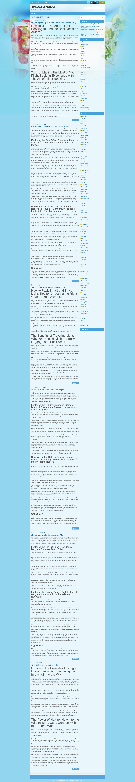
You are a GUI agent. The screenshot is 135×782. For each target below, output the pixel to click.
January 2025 (84, 161)
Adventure (83, 41)
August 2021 (84, 257)
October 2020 (84, 280)
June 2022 (83, 233)
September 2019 (85, 311)
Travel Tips (33, 13)
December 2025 (84, 135)
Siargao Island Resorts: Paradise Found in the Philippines (47, 390)
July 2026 (83, 118)
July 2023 (83, 203)
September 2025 (85, 142)
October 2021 (84, 252)
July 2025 (83, 147)
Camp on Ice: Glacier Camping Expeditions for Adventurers (91, 35)
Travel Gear (43, 285)
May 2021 (83, 264)
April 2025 (83, 154)
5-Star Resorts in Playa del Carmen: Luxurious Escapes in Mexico (50, 126)
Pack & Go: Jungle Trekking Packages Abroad (91, 32)
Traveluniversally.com (85, 332)
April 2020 (83, 294)
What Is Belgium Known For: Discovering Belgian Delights (48, 535)
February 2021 (84, 271)
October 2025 (84, 139)
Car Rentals (84, 48)
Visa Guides (84, 102)
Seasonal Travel (85, 84)
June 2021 (83, 262)
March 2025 (84, 156)
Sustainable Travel (85, 88)
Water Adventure (85, 107)
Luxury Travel (43, 124)
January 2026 (84, 132)
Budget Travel (84, 44)
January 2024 (84, 189)
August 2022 (84, 229)
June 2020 (83, 290)
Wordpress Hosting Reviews (76, 780)
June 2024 (83, 177)
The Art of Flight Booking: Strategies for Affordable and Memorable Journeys (53, 22)
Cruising (83, 51)
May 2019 (83, 320)
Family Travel (84, 60)
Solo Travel (83, 86)
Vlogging (83, 105)
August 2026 (84, 116)
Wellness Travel (85, 110)
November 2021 (84, 250)
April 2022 (83, 238)
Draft (82, 58)
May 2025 (83, 151)
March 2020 (84, 297)
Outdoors (42, 662)
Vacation (83, 100)
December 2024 (84, 163)
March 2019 (84, 323)
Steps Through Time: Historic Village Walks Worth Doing (91, 27)
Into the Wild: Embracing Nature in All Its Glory (45, 665)
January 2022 (84, 245)
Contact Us (38, 2)
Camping (83, 46)
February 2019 (84, 325)
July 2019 (83, 316)
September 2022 (85, 226)
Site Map (45, 2)
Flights (42, 20)
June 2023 (83, 205)
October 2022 (84, 224)
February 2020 (84, 299)
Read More (75, 120)
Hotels (82, 70)
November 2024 (84, 165)
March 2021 (84, 269)
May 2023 (83, 208)
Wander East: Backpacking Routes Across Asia (92, 29)
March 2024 (84, 184)
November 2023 (84, 194)
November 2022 (84, 222)
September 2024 (85, 170)
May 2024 (83, 179)
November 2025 (84, 137)
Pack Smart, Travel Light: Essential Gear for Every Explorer (48, 287)
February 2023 (84, 215)
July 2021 (83, 259)
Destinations (84, 56)
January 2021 (84, 273)
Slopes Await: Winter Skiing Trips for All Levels (92, 23)
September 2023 (85, 198)
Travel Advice (43, 7)
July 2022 (83, 231)
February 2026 (84, 130)
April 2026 (83, 125)
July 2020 (83, 287)
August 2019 (84, 313)
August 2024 (84, 172)
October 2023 (84, 196)
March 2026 (84, 128)
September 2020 (85, 283)
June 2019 (83, 318)
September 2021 (85, 255)
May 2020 (83, 292)
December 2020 (84, 276)
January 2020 (84, 302)
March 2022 (84, 240)
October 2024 (84, 168)
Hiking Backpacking (85, 67)
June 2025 (83, 149)
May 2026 (83, 123)
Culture (83, 53)
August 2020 (84, 285)
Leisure (83, 72)
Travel (82, 91)
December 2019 (84, 304)
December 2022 (84, 219)
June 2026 (83, 121)
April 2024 (83, 182)
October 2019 (84, 309)
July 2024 (83, 175)
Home (32, 2)
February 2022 (84, 243)
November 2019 (84, 306)
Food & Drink (84, 65)
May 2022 (83, 236)
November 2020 (84, 278)
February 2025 (84, 158)
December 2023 (84, 191)
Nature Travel (84, 77)
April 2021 (83, 266)
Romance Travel (85, 81)
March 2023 (84, 212)
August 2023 (84, 201)
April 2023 (83, 210)
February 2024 (84, 186)
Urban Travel (84, 98)
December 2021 (84, 248)
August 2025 (84, 144)
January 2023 (84, 217)
